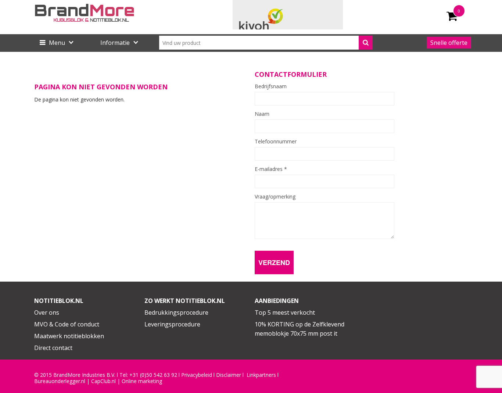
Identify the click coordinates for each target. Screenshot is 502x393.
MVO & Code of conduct (66, 324)
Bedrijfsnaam (271, 86)
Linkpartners (261, 375)
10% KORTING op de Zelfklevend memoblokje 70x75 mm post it (299, 329)
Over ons (46, 312)
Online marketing (142, 381)
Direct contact (53, 348)
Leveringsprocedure (172, 324)
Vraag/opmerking (275, 196)
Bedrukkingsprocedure (176, 312)
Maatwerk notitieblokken (69, 336)
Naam (262, 114)
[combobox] (266, 43)
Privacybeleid (196, 375)
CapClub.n (103, 381)
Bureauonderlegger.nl (59, 381)
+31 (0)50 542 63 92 (153, 375)
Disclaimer (228, 375)
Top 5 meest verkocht (285, 312)
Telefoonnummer (276, 141)
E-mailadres (271, 169)
